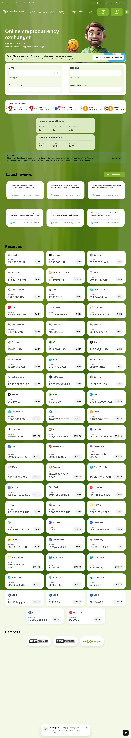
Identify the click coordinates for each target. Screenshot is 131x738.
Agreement (43, 12)
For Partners (91, 12)
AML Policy (52, 12)
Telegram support (122, 3)
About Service (32, 12)
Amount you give (15, 85)
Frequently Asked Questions (77, 12)
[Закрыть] (86, 727)
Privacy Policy (61, 12)
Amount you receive (78, 85)
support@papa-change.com (101, 3)
